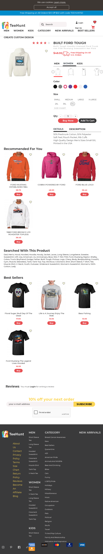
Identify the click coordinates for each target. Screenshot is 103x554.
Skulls (47, 525)
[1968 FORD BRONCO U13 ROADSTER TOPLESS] (18, 213)
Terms (16, 462)
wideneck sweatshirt (49, 264)
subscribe (84, 404)
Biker (47, 469)
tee (91, 261)
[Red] (75, 86)
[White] (80, 86)
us (34, 257)
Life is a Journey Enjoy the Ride (51, 314)
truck (13, 259)
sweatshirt (9, 257)
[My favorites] (95, 21)
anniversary (42, 257)
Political (48, 517)
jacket (47, 254)
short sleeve (76, 261)
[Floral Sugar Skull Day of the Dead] (18, 295)
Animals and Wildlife (53, 461)
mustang (78, 257)
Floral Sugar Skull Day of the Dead (18, 314)
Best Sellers (49, 445)
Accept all (51, 7)
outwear (34, 264)
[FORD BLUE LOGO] (84, 166)
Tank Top (32, 469)
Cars (46, 473)
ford (71, 257)
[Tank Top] (84, 72)
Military (48, 489)
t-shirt (86, 261)
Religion (48, 521)
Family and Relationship (55, 537)
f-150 (60, 257)
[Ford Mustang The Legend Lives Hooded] (18, 342)
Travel (47, 529)
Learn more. (60, 2)
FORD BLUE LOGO (85, 184)
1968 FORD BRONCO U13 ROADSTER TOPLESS (18, 233)
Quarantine (49, 449)
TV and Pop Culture (53, 533)
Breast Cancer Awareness (55, 437)
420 (46, 453)
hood (17, 254)
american (27, 257)
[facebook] (19, 547)
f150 (66, 257)
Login (80, 23)
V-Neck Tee (33, 473)
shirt (68, 261)
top (43, 261)
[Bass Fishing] (84, 295)
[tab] (60, 129)
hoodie (32, 254)
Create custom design (19, 37)
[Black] (55, 86)
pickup (55, 259)
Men (6, 30)
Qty (55, 116)
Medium (69, 100)
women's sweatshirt (70, 264)
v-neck (19, 264)
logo (62, 259)
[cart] (93, 27)
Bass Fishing (85, 313)
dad (6, 254)
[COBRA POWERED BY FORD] (51, 166)
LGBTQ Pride (50, 481)
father (37, 259)
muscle (12, 261)
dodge (30, 259)
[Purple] (70, 86)
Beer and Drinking (52, 465)
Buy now (68, 120)
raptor (86, 257)
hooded (24, 254)
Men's (11, 254)
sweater (85, 254)
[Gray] (60, 86)
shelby (94, 257)
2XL (56, 104)
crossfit (95, 259)
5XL (72, 104)
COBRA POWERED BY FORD (51, 184)
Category (44, 30)
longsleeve (74, 254)
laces (53, 254)
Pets (46, 513)
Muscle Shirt (34, 465)
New (47, 441)
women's (85, 264)
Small (57, 100)
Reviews (17, 481)
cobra (7, 259)
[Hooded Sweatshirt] (58, 72)
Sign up (78, 28)
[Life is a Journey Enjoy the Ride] (51, 295)
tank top (36, 261)
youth (27, 264)
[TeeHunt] (17, 25)
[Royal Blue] (85, 86)
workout (50, 261)
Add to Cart (87, 120)
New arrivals (64, 30)
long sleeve (63, 254)
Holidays (48, 485)
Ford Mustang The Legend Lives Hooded (18, 362)
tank (29, 261)
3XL (64, 104)
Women (19, 30)
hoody (40, 254)
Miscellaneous (51, 493)
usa (20, 257)
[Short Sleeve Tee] (97, 72)
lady (13, 266)
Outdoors (49, 509)
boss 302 (52, 257)
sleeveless (21, 261)
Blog (15, 496)
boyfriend (21, 259)
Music (47, 497)
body (74, 259)
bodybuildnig (84, 259)
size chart (60, 108)
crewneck (60, 261)
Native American (52, 501)
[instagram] (3, 547)
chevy (68, 259)
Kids (31, 30)
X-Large (92, 100)
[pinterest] (11, 547)
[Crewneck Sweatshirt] (71, 72)
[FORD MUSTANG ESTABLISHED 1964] (18, 166)
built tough (46, 259)
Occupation (50, 505)
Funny (47, 477)
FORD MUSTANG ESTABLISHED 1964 (18, 185)
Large (81, 100)
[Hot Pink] (65, 86)
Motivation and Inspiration (56, 541)
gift (16, 257)
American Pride (51, 457)
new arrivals (90, 432)
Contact (17, 451)
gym (6, 261)
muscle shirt (9, 264)
